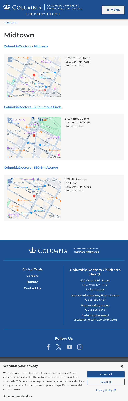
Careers (32, 276)
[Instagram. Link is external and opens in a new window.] (80, 347)
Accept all (106, 374)
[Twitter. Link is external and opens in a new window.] (59, 347)
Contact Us (32, 288)
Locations (11, 22)
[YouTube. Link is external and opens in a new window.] (69, 347)
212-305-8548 (97, 309)
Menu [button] (115, 10)
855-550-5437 (97, 299)
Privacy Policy (104, 390)
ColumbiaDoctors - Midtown (26, 46)
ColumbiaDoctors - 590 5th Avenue (31, 167)
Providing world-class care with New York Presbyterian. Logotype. (86, 250)
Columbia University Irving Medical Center (48, 250)
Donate (32, 282)
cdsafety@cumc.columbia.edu (96, 319)
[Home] (43, 9)
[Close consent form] (122, 366)
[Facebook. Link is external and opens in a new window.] (48, 347)
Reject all (106, 381)
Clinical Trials (32, 269)
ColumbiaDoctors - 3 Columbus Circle (33, 107)
